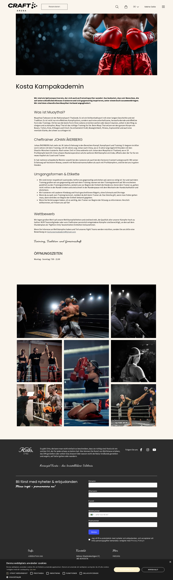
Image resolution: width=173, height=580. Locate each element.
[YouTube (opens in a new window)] (154, 449)
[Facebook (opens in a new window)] (141, 449)
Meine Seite (150, 7)
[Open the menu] (163, 6)
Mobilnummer (94, 511)
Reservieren (54, 7)
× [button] (170, 562)
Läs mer (33, 569)
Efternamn (93, 491)
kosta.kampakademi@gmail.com (61, 232)
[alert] (86, 569)
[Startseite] (22, 6)
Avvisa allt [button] (153, 570)
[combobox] (92, 514)
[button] (63, 311)
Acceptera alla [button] (127, 570)
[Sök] (117, 6)
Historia (116, 556)
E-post (91, 501)
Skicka (94, 532)
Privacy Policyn (137, 541)
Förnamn (92, 481)
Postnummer (94, 521)
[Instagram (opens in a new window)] (148, 449)
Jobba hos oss (35, 556)
